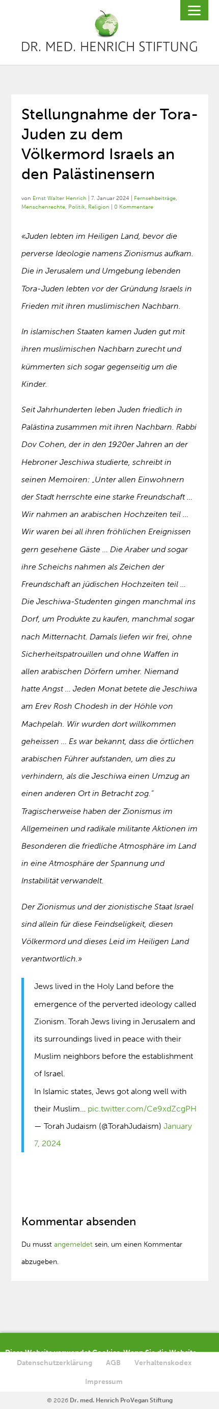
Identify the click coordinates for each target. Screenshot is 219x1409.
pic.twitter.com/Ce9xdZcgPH (142, 1109)
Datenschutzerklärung (54, 1362)
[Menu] (194, 10)
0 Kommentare (133, 207)
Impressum (104, 1381)
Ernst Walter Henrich (60, 198)
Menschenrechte (43, 207)
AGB (113, 1362)
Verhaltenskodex (162, 1362)
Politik (76, 207)
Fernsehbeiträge (155, 198)
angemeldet (73, 1244)
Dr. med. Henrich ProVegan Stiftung (121, 1400)
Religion (99, 207)
